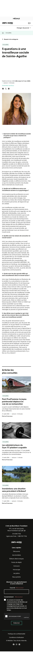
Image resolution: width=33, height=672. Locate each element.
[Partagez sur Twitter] (6, 89)
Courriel (16, 587)
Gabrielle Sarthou (8, 85)
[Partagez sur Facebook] (3, 89)
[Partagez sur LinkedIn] (9, 89)
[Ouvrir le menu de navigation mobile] (29, 23)
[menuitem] (24, 28)
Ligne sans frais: (16, 536)
